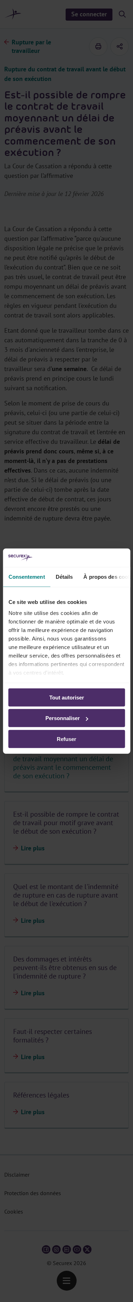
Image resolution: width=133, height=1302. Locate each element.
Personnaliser (62, 718)
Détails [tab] (64, 577)
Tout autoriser (66, 697)
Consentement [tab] (26, 577)
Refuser (66, 739)
